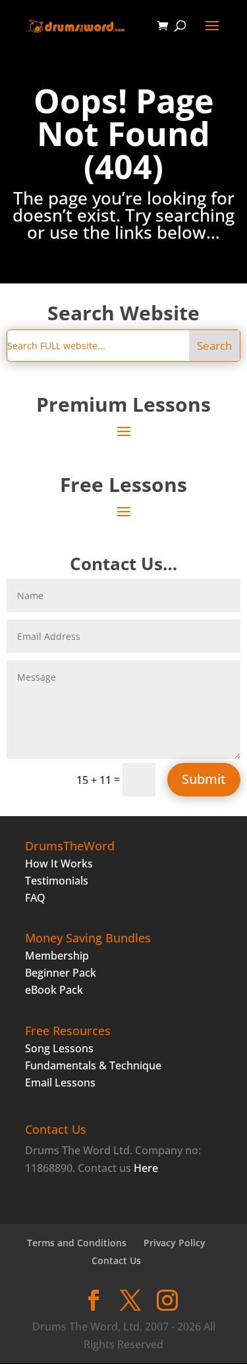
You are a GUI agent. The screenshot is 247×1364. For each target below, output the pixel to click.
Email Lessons (60, 1082)
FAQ (35, 897)
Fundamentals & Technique (93, 1065)
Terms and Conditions (76, 1242)
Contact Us (116, 1260)
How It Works (59, 863)
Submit (204, 779)
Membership (57, 955)
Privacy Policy (175, 1242)
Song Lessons (59, 1048)
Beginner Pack (60, 972)
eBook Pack (54, 990)
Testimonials (56, 880)
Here (146, 1168)
